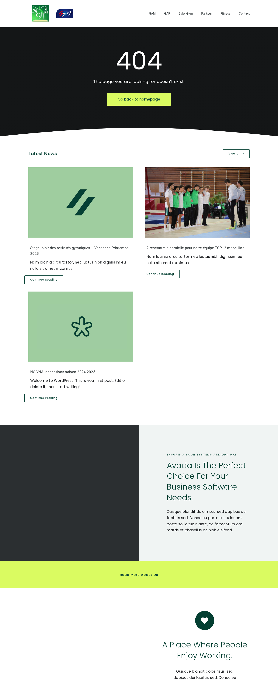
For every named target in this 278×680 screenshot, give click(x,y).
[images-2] (40, 6)
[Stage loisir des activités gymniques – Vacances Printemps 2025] (80, 202)
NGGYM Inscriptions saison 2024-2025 (62, 372)
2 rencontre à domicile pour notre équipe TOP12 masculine (195, 248)
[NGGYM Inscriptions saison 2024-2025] (80, 327)
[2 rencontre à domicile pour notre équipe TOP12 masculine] (197, 202)
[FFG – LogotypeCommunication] (64, 10)
